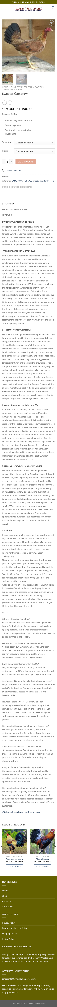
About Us (6, 901)
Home (5, 87)
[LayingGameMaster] (28, 9)
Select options (14, 866)
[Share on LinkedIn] (29, 187)
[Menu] (3, 9)
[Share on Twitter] (14, 187)
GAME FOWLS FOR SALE (21, 87)
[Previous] (6, 45)
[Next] (50, 45)
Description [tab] (8, 204)
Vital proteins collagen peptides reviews (21, 812)
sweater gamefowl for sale (43, 181)
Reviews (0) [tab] (7, 215)
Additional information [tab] (14, 209)
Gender (5, 151)
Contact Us (7, 906)
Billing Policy (8, 939)
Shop (4, 895)
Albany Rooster (42, 859)
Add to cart (25, 161)
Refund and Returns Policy (14, 928)
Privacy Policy (8, 922)
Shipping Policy (9, 933)
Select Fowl (6, 142)
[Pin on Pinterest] (24, 187)
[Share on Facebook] (9, 187)
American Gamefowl (15, 859)
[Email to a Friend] (19, 187)
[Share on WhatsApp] (4, 187)
